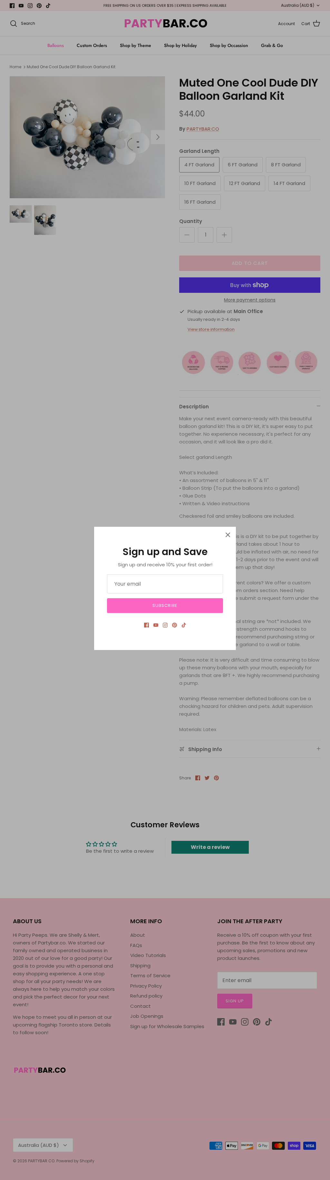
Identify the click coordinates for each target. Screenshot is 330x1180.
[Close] (228, 535)
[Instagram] (165, 625)
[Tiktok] (183, 625)
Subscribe (165, 605)
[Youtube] (155, 625)
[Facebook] (146, 625)
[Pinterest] (174, 625)
